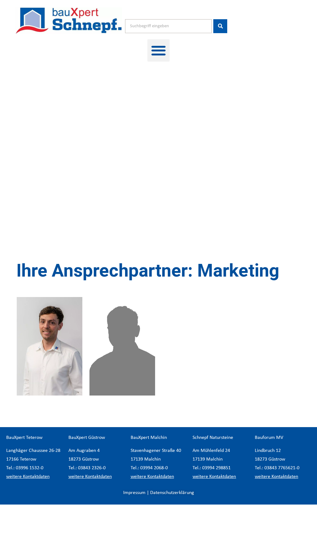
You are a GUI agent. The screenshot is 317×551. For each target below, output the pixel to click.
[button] (158, 50)
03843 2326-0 (92, 468)
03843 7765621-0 (281, 468)
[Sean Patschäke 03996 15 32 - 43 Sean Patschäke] (122, 346)
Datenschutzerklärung (172, 492)
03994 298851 (216, 468)
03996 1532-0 (29, 468)
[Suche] (220, 26)
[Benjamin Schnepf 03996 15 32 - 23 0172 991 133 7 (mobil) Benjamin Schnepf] (49, 346)
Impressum (134, 492)
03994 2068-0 (154, 468)
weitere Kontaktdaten (28, 476)
